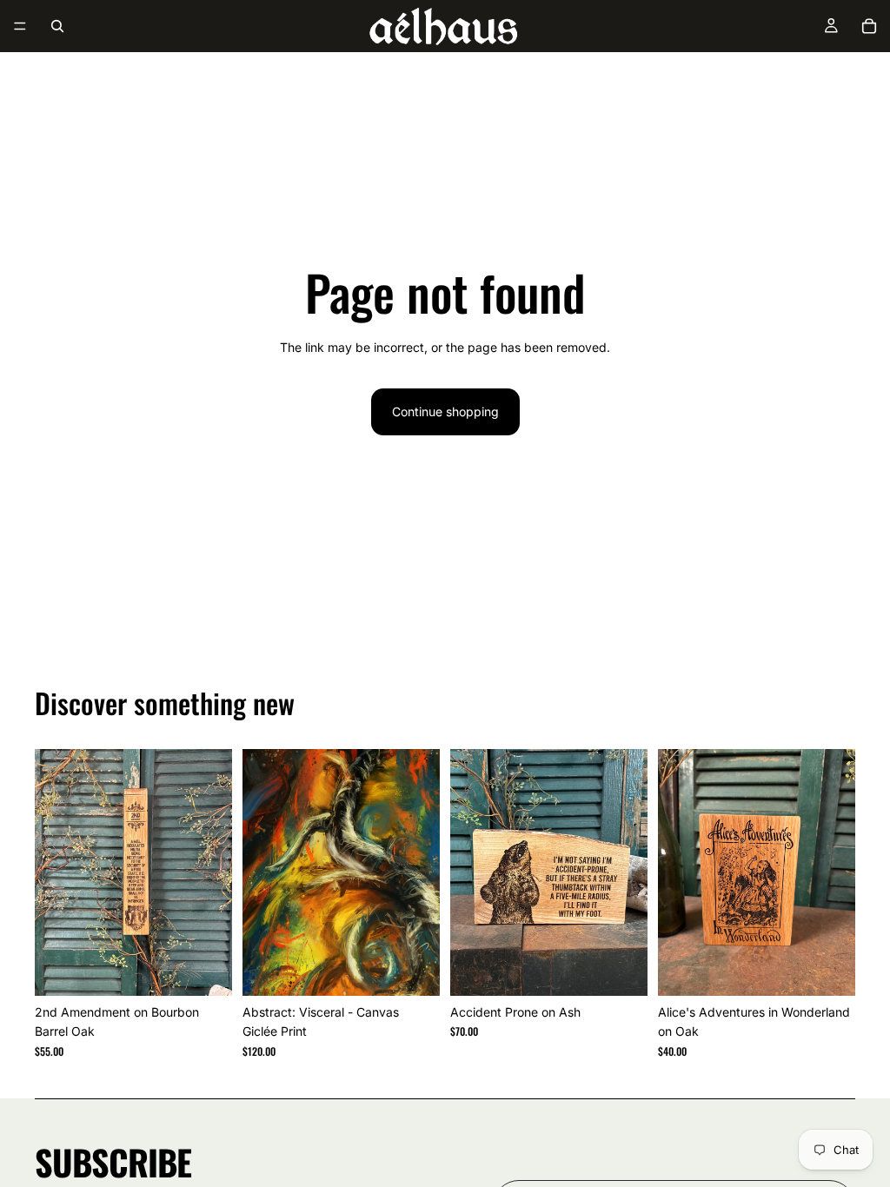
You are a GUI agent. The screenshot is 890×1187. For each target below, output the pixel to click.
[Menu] (20, 26)
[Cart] (869, 26)
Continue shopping (445, 411)
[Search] (57, 26)
